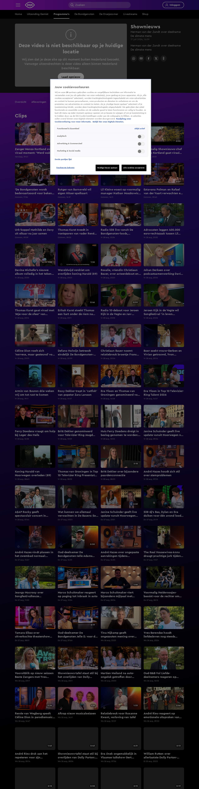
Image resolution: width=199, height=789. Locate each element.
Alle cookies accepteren (134, 168)
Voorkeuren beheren (65, 168)
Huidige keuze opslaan (107, 168)
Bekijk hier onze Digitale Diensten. (108, 122)
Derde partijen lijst (63, 159)
